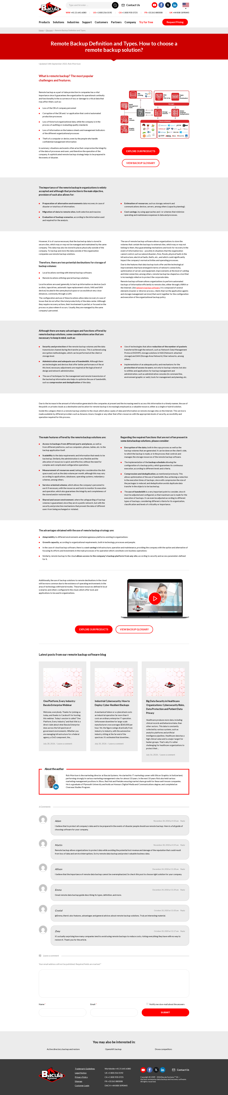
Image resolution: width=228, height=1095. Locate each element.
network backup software (148, 287)
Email (93, 1004)
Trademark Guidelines (85, 1068)
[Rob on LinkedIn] (56, 787)
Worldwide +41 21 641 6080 (118, 1068)
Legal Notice (80, 1073)
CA (128, 12)
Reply (182, 821)
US (102, 12)
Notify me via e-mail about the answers (167, 1004)
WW (76, 12)
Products (44, 22)
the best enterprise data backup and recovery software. (163, 1079)
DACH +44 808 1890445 (116, 1085)
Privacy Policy (81, 1077)
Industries (73, 22)
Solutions (58, 22)
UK (179, 12)
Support (87, 22)
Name (42, 1004)
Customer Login (82, 1085)
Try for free (146, 22)
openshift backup (113, 1049)
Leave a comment (64, 743)
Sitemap (78, 1081)
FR (153, 12)
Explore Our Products (140, 151)
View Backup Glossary (140, 163)
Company (130, 22)
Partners (116, 22)
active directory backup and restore (63, 1049)
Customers (101, 22)
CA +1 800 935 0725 (114, 1077)
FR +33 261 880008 (114, 1081)
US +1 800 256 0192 (114, 1073)
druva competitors (163, 1049)
